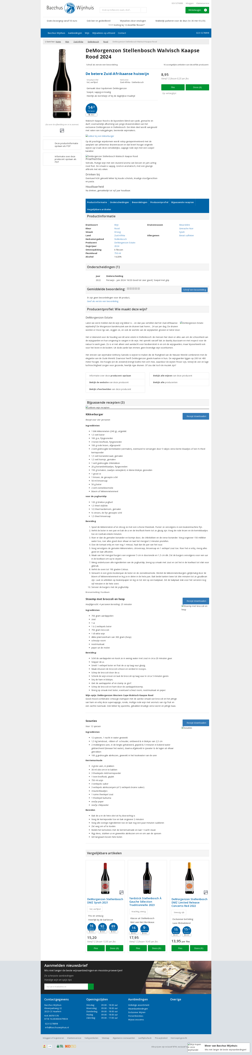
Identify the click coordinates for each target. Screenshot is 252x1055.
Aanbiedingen (75, 32)
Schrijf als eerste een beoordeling (102, 64)
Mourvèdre (184, 224)
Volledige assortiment (138, 1005)
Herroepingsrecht (179, 1038)
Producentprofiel (159, 202)
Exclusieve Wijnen (137, 1012)
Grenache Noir (186, 228)
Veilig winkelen (91, 1038)
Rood (105, 41)
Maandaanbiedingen (138, 1008)
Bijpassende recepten (182, 202)
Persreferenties (135, 1016)
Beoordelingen (139, 202)
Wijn (87, 32)
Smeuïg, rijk (179, 912)
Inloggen (190, 3)
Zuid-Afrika (78, 41)
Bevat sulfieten (186, 235)
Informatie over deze (110, 375)
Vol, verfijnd (95, 909)
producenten (165, 382)
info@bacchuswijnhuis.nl (57, 1027)
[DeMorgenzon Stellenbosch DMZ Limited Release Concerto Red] (189, 878)
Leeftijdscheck (145, 1038)
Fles (173, 87)
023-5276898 (177, 3)
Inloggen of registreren (53, 1038)
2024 (116, 246)
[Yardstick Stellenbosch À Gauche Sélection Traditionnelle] (147, 878)
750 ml (117, 253)
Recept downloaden (196, 416)
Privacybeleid (161, 1038)
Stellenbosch (93, 41)
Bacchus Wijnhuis (56, 32)
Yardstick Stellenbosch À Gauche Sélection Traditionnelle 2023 (145, 902)
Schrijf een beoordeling (194, 289)
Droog (117, 232)
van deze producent (109, 382)
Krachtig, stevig (139, 911)
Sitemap (105, 1038)
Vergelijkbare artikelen (99, 209)
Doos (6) (197, 87)
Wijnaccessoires (136, 1019)
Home (58, 41)
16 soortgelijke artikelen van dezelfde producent (185, 64)
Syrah (182, 232)
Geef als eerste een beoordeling (102, 301)
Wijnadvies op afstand (103, 32)
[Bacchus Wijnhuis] (70, 8)
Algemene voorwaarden (124, 1038)
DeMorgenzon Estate (124, 242)
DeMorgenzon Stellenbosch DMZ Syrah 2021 (105, 901)
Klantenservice (202, 3)
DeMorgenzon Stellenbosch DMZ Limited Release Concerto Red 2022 (189, 903)
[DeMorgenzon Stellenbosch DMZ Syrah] (105, 878)
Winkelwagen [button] (197, 10)
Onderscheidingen (119, 202)
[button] (91, 109)
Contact (122, 32)
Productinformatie (97, 202)
